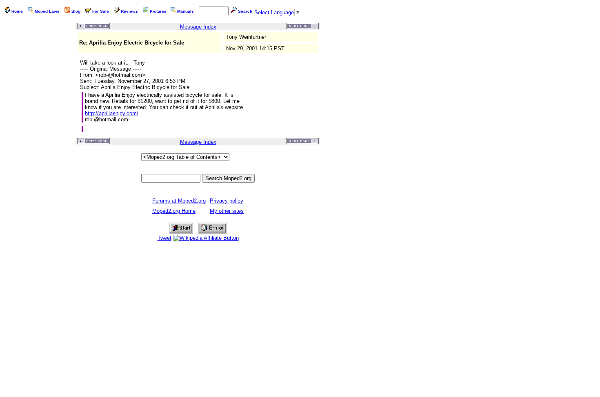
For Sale (100, 11)
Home (17, 11)
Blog (75, 11)
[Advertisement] (39, 145)
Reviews (129, 11)
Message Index (198, 27)
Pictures (158, 11)
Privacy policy (226, 201)
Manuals (185, 11)
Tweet (164, 238)
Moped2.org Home (174, 211)
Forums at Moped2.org (179, 201)
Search (245, 11)
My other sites (227, 211)
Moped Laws (47, 11)
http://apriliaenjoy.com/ (111, 113)
